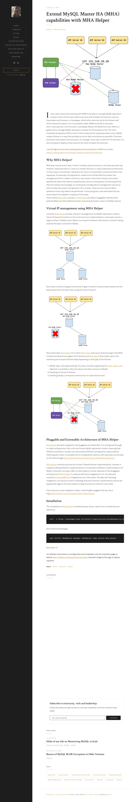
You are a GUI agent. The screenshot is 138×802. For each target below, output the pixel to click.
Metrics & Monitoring (16, 45)
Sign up (22, 75)
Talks (74, 745)
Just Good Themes (92, 794)
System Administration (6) (80, 775)
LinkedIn (16, 29)
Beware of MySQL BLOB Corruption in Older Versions (75, 754)
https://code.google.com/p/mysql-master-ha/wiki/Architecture (74, 152)
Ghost (109, 794)
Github (16, 33)
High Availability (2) (54, 780)
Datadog (58, 477)
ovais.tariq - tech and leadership (57, 794)
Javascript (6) (63, 775)
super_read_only (114, 366)
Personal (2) (89, 780)
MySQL (16, 37)
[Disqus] (85, 608)
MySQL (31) (51, 775)
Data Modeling (16, 53)
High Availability (16, 49)
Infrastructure (16, 41)
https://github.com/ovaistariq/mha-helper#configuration (89, 458)
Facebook (62, 567)
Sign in (16, 70)
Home (16, 26)
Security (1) (110, 780)
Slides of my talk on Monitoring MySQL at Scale (72, 741)
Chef (68, 477)
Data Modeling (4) (115, 775)
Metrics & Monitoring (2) (73, 780)
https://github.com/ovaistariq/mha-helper (70, 557)
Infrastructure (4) (99, 775)
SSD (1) (119, 780)
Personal (16, 57)
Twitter (54, 567)
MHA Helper (63, 198)
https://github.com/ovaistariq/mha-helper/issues (72, 493)
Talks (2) (100, 780)
